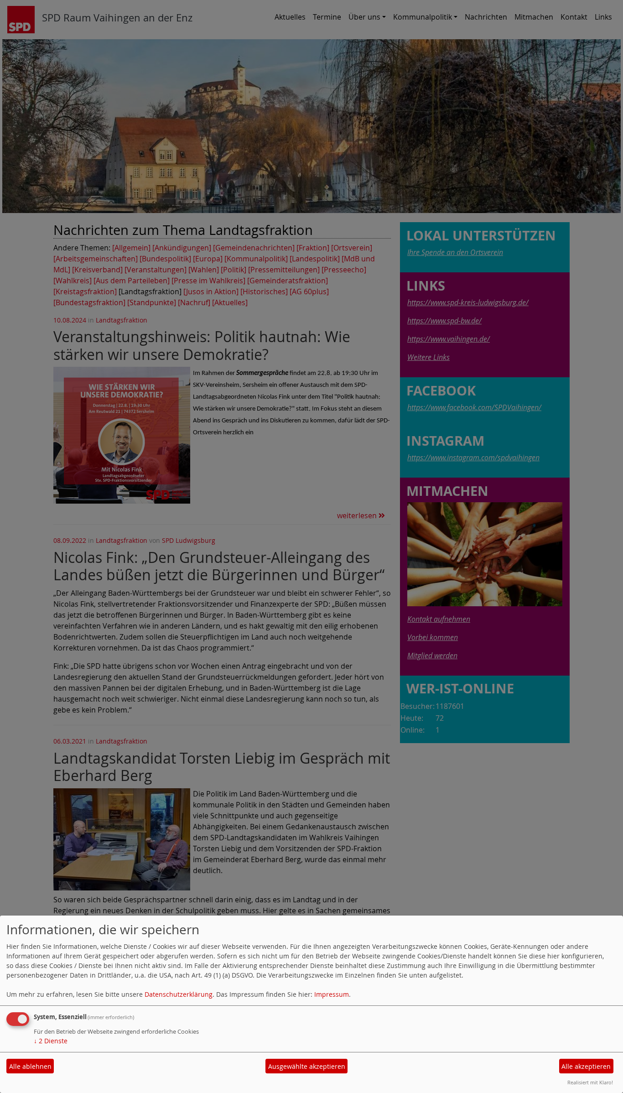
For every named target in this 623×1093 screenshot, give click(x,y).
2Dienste (50, 1040)
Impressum (331, 994)
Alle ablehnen (30, 1066)
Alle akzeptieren (586, 1066)
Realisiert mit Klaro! (590, 1082)
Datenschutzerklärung (179, 994)
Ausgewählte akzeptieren (306, 1066)
